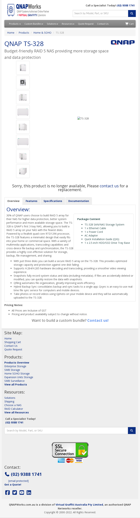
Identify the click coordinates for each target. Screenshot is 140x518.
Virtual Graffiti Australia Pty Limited (79, 504)
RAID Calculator (13, 408)
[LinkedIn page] (29, 493)
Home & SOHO (42, 32)
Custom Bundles (32, 23)
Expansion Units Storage (18, 377)
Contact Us (102, 23)
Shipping (9, 401)
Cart (131, 23)
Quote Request (86, 23)
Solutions (51, 23)
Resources (67, 23)
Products (14, 23)
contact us (109, 185)
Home (10, 32)
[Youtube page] (22, 493)
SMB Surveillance (14, 381)
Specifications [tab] (53, 201)
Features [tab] (31, 201)
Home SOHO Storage (17, 373)
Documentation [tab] (78, 201)
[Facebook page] (7, 493)
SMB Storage (12, 370)
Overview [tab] (13, 201)
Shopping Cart (12, 342)
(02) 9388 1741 (126, 5)
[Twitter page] (14, 493)
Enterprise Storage (15, 366)
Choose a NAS (13, 405)
